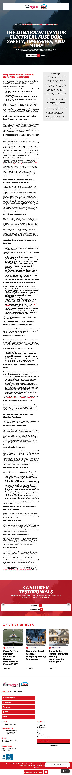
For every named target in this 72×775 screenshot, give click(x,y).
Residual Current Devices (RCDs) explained (20, 163)
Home (15, 24)
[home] (36, 6)
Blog (38, 733)
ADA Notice (36, 767)
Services (40, 731)
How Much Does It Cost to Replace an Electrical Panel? (20, 397)
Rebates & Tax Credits (44, 737)
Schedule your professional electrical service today (17, 569)
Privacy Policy (23, 765)
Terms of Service (31, 765)
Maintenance (41, 727)
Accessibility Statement (41, 765)
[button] (46, 772)
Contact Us (41, 725)
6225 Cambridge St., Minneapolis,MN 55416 (10, 732)
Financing (40, 729)
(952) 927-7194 (10, 724)
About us (40, 735)
